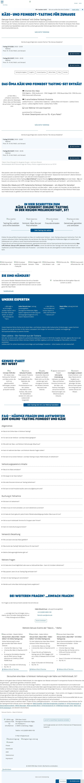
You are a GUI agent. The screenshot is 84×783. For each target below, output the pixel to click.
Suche (80, 1)
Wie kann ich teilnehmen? (11, 501)
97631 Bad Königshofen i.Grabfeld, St (54, 703)
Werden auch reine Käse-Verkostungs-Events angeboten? (21, 584)
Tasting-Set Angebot (21, 72)
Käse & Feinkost (17, 712)
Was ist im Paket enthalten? (12, 469)
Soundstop (5, 4)
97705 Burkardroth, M (48, 705)
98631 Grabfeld (37, 703)
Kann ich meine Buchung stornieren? (14, 527)
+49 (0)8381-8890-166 (44, 612)
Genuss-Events (6, 712)
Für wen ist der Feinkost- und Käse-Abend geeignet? (19, 437)
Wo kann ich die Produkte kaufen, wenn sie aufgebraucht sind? (23, 488)
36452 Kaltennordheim (7, 705)
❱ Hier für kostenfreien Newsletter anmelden (57, 720)
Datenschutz (10, 755)
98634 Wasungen (20, 705)
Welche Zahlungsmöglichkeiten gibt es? (15, 552)
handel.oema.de (8, 291)
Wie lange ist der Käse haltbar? (12, 476)
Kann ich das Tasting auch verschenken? (15, 578)
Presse (8, 745)
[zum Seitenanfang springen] (82, 781)
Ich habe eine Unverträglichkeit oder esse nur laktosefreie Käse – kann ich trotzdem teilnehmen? (33, 565)
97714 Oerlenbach (5, 708)
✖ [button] (82, 9)
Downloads (9, 749)
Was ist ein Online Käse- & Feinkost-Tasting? (17, 431)
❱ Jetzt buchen (74, 53)
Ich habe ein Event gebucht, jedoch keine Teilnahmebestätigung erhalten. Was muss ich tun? (32, 514)
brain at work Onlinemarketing (42, 777)
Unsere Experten (41, 72)
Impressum (9, 758)
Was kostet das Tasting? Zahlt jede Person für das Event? (21, 546)
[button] (2, 1)
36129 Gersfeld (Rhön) (34, 705)
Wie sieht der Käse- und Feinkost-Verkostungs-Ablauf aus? (21, 444)
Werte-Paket (52, 72)
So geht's (31, 72)
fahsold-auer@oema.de (44, 615)
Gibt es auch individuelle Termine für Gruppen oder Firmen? (22, 520)
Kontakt (75, 1)
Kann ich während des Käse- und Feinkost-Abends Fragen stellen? (23, 450)
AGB (7, 752)
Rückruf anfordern (41, 620)
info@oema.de (24, 736)
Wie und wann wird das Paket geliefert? (15, 540)
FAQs (59, 72)
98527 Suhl (77, 705)
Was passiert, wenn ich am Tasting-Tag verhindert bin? (20, 571)
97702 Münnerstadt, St (74, 703)
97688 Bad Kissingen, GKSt (64, 705)
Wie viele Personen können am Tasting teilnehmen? (19, 482)
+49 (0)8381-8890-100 (28, 730)
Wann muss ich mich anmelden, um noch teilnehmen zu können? (23, 508)
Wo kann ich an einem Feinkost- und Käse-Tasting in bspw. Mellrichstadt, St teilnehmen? (30, 457)
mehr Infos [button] (75, 9)
